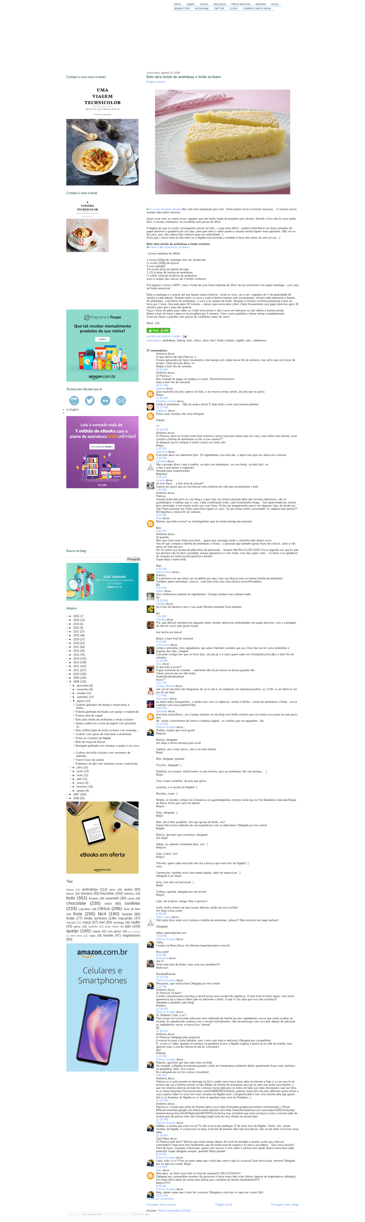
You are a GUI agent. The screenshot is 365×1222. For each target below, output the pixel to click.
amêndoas (169, 340)
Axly (159, 663)
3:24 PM (161, 477)
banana (86, 893)
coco (108, 903)
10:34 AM (162, 1008)
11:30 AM (162, 1135)
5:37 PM (161, 515)
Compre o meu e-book (257, 8)
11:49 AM (162, 1031)
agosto (81, 701)
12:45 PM (162, 429)
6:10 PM (161, 1154)
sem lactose (134, 931)
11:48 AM (162, 398)
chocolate (76, 903)
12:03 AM (162, 600)
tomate (108, 935)
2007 (76, 794)
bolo (189, 340)
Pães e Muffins (240, 4)
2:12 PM (161, 986)
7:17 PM (161, 695)
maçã (87, 922)
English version (156, 81)
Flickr (233, 8)
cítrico (197, 340)
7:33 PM (161, 936)
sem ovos (76, 935)
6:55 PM (161, 568)
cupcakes (84, 909)
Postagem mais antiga (285, 1204)
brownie (93, 898)
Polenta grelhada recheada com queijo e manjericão (107, 711)
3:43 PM (161, 489)
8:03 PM (161, 587)
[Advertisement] (98, 280)
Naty (159, 1170)
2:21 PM (161, 1167)
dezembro (83, 685)
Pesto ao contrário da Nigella (93, 738)
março (81, 782)
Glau (159, 518)
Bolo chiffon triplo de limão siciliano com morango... (107, 730)
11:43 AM (162, 660)
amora (70, 889)
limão (70, 918)
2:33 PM (161, 458)
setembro (83, 697)
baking (181, 340)
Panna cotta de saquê (89, 715)
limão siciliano (225, 340)
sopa (92, 935)
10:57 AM (162, 385)
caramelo (112, 898)
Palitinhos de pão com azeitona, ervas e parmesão (107, 763)
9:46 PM (161, 708)
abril (80, 779)
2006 (76, 798)
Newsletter (182, 8)
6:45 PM (161, 531)
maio (80, 775)
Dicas (274, 4)
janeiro (81, 790)
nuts (248, 340)
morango (118, 922)
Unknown (161, 711)
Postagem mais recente (161, 1204)
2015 (76, 654)
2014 (76, 658)
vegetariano (131, 935)
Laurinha (161, 461)
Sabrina (160, 388)
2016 (76, 650)
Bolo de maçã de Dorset (90, 741)
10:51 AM (162, 1195)
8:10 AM (161, 641)
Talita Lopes (163, 917)
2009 (76, 677)
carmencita (163, 644)
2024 (76, 620)
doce (206, 340)
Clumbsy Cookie (166, 401)
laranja (127, 914)
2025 (76, 616)
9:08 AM (161, 955)
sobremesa (259, 340)
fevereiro (82, 786)
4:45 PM (161, 1075)
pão (128, 926)
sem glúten (114, 931)
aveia (128, 889)
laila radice (162, 698)
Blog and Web (141, 1214)
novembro (83, 689)
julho (80, 767)
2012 (76, 666)
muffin (135, 922)
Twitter (219, 8)
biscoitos (107, 893)
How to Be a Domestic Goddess (170, 247)
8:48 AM (161, 1186)
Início (177, 4)
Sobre (191, 4)
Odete (159, 591)
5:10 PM (161, 1056)
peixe (77, 926)
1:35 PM (161, 448)
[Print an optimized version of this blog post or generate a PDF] (158, 332)
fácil (212, 340)
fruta (77, 913)
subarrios (161, 410)
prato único (112, 926)
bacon (70, 893)
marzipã (71, 922)
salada (96, 931)
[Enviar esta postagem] (184, 336)
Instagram (201, 8)
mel (102, 922)
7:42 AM (161, 616)
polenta (93, 926)
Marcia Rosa (164, 572)
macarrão (125, 918)
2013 (76, 662)
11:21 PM (162, 724)
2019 (76, 639)
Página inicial (223, 1204)
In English (72, 409)
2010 (76, 674)
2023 (76, 624)
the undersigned (92, 1214)
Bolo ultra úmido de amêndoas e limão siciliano (184, 77)
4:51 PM (161, 682)
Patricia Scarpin (166, 727)
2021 (76, 631)
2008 (76, 681)
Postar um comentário (160, 1198)
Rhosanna (162, 958)
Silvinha (161, 619)
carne (131, 898)
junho (80, 771)
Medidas (261, 4)
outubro (82, 693)
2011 (76, 670)
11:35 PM (162, 1119)
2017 (76, 647)
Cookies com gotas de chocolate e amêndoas (104, 734)
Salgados (219, 4)
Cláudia (160, 603)
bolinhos (129, 893)
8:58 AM (161, 913)
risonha (160, 480)
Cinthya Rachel (165, 686)
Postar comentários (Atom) (174, 1210)
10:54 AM (162, 369)
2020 (76, 635)
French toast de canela (90, 759)
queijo (72, 930)
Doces (204, 4)
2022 (76, 627)
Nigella (240, 340)
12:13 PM (162, 977)
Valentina (161, 451)
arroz (112, 889)
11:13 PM (162, 1100)
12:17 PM (162, 407)
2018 (76, 643)
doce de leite (132, 909)
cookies (132, 903)
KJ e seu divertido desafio (165, 209)
